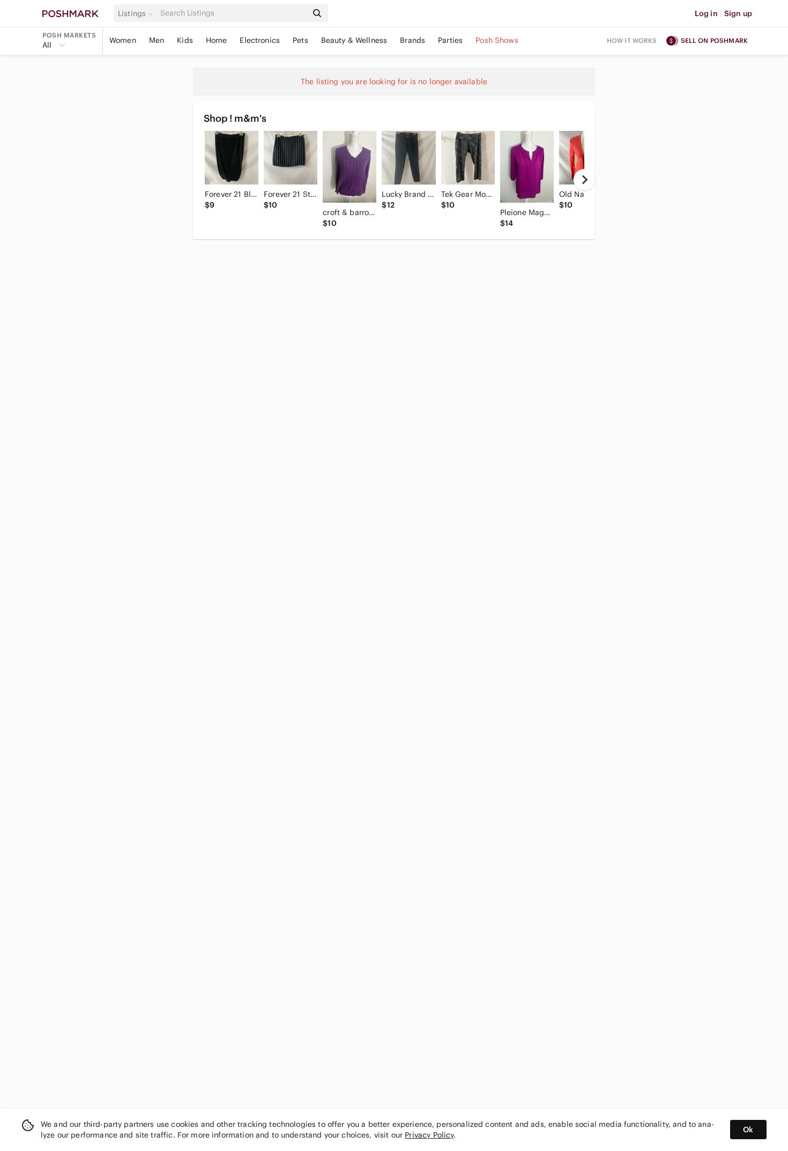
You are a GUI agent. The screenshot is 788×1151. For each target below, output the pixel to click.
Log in (706, 13)
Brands (412, 40)
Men (156, 40)
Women (122, 40)
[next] (584, 179)
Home (216, 40)
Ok (748, 1129)
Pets (300, 40)
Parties (450, 40)
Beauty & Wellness (354, 40)
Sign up (738, 13)
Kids (185, 40)
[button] (137, 13)
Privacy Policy (429, 1135)
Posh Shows (496, 40)
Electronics (260, 40)
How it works (632, 40)
